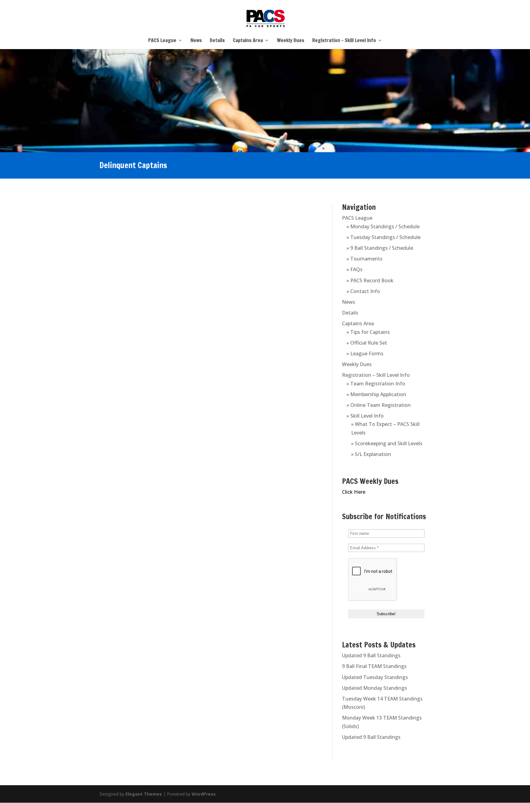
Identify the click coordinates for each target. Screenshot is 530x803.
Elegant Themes (143, 794)
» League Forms (365, 353)
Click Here (353, 491)
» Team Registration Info (376, 383)
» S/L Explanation (371, 454)
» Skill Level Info (365, 415)
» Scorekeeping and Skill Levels (386, 443)
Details (217, 41)
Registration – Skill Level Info (344, 41)
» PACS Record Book (370, 280)
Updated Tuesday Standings (375, 677)
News (196, 41)
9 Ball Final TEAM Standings (374, 666)
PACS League (162, 41)
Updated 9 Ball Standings (371, 655)
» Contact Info (363, 291)
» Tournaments (364, 258)
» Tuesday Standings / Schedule (384, 237)
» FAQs (355, 269)
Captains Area (248, 41)
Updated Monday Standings (374, 688)
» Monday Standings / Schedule (383, 226)
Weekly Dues (290, 41)
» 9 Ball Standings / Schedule (380, 248)
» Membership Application (376, 394)
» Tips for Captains (368, 332)
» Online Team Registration (379, 405)
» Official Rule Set (367, 342)
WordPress (204, 794)
